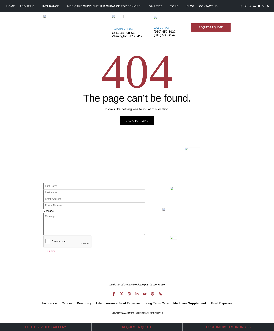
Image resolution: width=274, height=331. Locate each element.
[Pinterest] (152, 293)
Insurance (50, 6)
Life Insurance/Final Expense (118, 303)
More (174, 6)
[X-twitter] (245, 6)
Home (10, 6)
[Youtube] (259, 6)
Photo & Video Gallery (45, 327)
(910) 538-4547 (165, 35)
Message (48, 211)
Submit (51, 251)
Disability (84, 303)
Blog (190, 6)
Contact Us (208, 6)
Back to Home (137, 120)
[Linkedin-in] (254, 6)
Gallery (155, 6)
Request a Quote (137, 327)
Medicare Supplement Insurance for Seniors (103, 6)
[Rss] (268, 6)
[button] (28, 6)
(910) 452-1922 (165, 31)
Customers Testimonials (228, 327)
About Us (27, 6)
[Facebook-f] (241, 6)
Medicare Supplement (189, 303)
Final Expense (221, 303)
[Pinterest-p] (263, 6)
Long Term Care (156, 303)
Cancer (67, 303)
